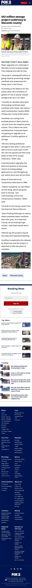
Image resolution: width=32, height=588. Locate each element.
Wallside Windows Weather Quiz (6, 513)
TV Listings (4, 488)
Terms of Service (17, 313)
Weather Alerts (19, 444)
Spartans (17, 467)
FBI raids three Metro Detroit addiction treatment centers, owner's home (20, 389)
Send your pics (5, 440)
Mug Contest (5, 463)
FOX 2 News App (19, 490)
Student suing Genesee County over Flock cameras (11, 323)
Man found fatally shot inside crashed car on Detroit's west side (20, 381)
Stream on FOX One (19, 528)
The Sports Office (19, 459)
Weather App (18, 442)
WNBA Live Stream (18, 557)
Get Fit (3, 469)
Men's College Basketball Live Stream (19, 547)
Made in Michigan (6, 419)
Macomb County (16, 275)
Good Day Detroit (6, 459)
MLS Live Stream (19, 560)
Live (16, 410)
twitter (14, 569)
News (10, 28)
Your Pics (4, 438)
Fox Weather (18, 450)
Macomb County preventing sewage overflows (14, 52)
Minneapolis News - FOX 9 (6, 539)
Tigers (16, 471)
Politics (3, 433)
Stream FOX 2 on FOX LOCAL (19, 413)
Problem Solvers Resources (19, 503)
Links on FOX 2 (5, 476)
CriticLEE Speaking (6, 486)
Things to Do (5, 429)
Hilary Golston (6, 26)
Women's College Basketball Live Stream (19, 552)
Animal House (18, 452)
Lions (16, 463)
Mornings (5, 457)
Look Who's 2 (5, 449)
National (3, 425)
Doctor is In (4, 474)
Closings (17, 440)
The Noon (4, 461)
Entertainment (7, 482)
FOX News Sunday (6, 431)
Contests (3, 490)
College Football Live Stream (19, 534)
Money (17, 511)
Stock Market (18, 517)
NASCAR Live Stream (18, 539)
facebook (11, 569)
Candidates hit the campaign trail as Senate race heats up (11, 354)
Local (2, 413)
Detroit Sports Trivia (5, 446)
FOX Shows (4, 484)
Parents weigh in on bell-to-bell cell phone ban (11, 346)
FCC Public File (19, 496)
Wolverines (18, 465)
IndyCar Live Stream (18, 543)
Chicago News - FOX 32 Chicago (5, 532)
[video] (26, 324)
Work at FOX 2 (19, 488)
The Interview (5, 423)
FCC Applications (19, 498)
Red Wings (17, 474)
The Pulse (4, 415)
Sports (17, 457)
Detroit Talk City (5, 417)
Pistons (17, 469)
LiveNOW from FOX (19, 417)
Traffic (16, 446)
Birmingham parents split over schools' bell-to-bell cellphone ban (19, 396)
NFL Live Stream (19, 531)
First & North (18, 461)
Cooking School (5, 467)
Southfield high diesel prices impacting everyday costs (9, 339)
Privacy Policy (18, 311)
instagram (17, 569)
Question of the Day (5, 443)
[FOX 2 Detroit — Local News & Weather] (6, 3)
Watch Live (24, 3)
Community (18, 494)
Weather (18, 438)
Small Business (19, 519)
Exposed (3, 522)
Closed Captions (19, 500)
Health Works (5, 465)
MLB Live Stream (19, 537)
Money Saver (5, 471)
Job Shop (17, 492)
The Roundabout (6, 421)
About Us (18, 482)
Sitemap (17, 506)
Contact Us (18, 486)
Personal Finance (19, 513)
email (21, 569)
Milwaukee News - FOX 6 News (6, 535)
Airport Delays (19, 448)
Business (3, 427)
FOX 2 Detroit (4, 28)
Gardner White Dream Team (5, 517)
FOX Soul (17, 420)
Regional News (4, 528)
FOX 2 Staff (18, 484)
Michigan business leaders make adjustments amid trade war (10, 331)
